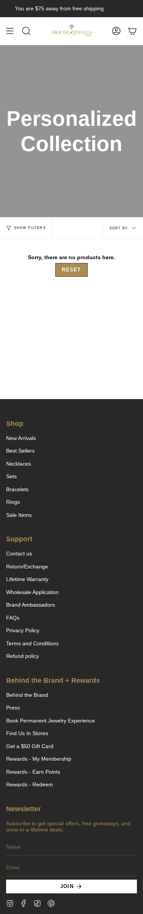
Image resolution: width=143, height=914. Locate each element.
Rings (13, 502)
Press (13, 708)
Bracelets (17, 489)
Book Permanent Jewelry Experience (50, 721)
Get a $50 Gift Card (29, 746)
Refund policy (22, 656)
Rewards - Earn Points (33, 772)
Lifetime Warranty (27, 579)
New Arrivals (21, 438)
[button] (26, 31)
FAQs (12, 618)
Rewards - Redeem (29, 784)
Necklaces (18, 464)
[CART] (132, 31)
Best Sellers (20, 451)
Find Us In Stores (27, 733)
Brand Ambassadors (30, 605)
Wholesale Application (32, 592)
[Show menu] (10, 31)
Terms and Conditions (32, 643)
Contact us (19, 553)
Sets (11, 476)
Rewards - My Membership (38, 759)
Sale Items (19, 515)
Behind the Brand (27, 695)
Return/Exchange (27, 566)
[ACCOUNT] (116, 31)
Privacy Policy (22, 630)
